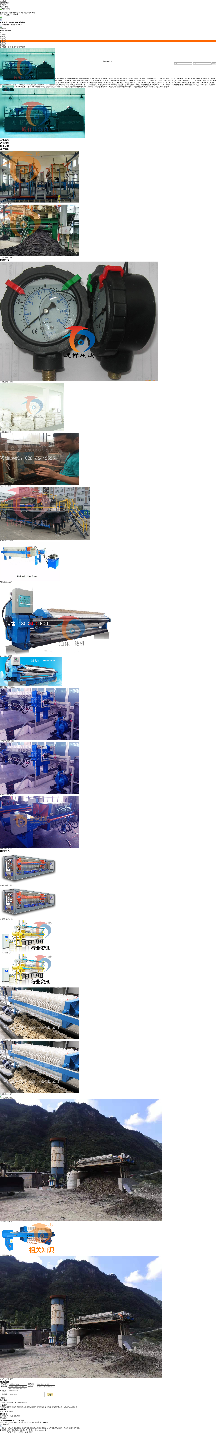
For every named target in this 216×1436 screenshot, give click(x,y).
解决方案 (22, 47)
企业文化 (10, 1402)
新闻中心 (3, 37)
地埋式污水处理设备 (70, 1407)
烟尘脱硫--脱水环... (7, 1221)
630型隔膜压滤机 (6, 848)
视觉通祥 (17, 1416)
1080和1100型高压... (7, 687)
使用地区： (4, 1386)
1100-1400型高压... (7, 656)
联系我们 (3, 45)
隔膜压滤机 (12, 1407)
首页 (1, 33)
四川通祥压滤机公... (7, 986)
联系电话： (32, 1384)
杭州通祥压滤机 (74, 1428)
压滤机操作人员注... (7, 1094)
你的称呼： (4, 1384)
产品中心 (3, 39)
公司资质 (17, 1402)
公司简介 (3, 1402)
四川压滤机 (34, 1428)
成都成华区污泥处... (7, 257)
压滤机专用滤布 (5, 432)
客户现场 (10, 1416)
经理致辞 (23, 1402)
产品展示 (10, 1432)
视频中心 (3, 43)
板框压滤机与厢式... (7, 1255)
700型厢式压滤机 (6, 582)
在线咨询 (3, 5)
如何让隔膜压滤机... (7, 885)
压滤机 (10, 1428)
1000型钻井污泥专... (7, 540)
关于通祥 (3, 35)
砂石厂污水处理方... (7, 1379)
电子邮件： (32, 1386)
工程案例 (36, 1407)
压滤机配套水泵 (57, 1407)
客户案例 (10, 1411)
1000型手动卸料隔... (7, 795)
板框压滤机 (21, 1407)
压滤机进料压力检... (7, 382)
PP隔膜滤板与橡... (6, 953)
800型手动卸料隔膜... (7, 741)
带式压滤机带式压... (7, 1040)
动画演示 (3, 1416)
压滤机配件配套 (45, 1407)
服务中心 (3, 41)
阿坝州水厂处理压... (7, 203)
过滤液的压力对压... (7, 919)
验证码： (4, 1394)
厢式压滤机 (4, 1407)
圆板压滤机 (29, 1407)
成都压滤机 (17, 1428)
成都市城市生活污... (7, 486)
